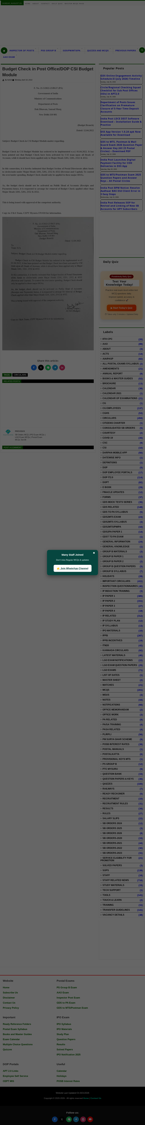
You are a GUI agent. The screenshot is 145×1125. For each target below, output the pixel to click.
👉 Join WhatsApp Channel (72, 568)
